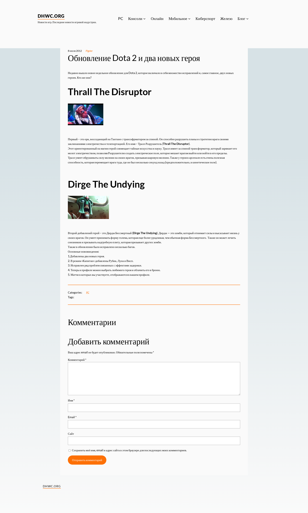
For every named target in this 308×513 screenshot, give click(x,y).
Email (72, 417)
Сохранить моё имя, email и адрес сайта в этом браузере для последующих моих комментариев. (129, 450)
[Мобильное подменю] (189, 18)
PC (87, 292)
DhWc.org (51, 16)
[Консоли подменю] (144, 18)
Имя (71, 400)
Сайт (71, 433)
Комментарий (77, 359)
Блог (241, 18)
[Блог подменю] (247, 18)
